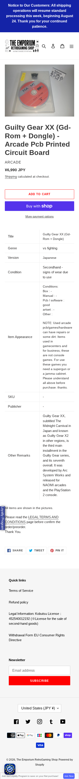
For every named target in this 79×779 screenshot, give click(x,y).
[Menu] (71, 46)
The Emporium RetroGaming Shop (37, 759)
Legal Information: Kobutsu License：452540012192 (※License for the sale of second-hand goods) (37, 618)
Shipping (11, 176)
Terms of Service (21, 590)
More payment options (39, 216)
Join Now (69, 776)
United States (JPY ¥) (38, 708)
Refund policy (18, 602)
